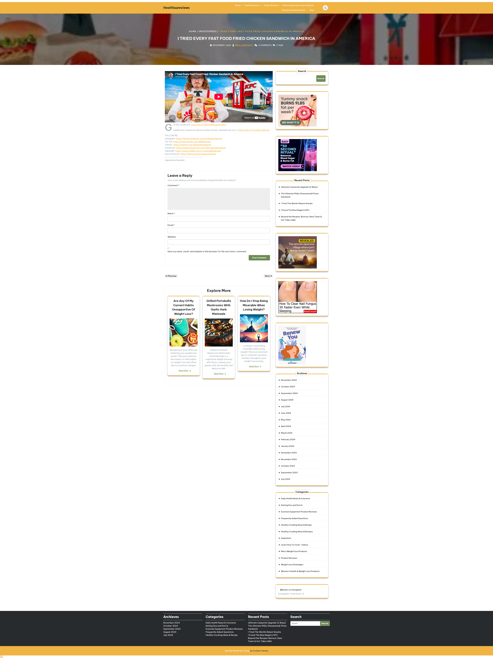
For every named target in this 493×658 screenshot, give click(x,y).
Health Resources (252, 5)
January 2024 (287, 446)
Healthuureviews (176, 8)
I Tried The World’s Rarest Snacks (297, 203)
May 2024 (286, 419)
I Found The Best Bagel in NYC (295, 210)
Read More (183, 370)
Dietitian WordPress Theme (246, 651)
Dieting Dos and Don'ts (292, 505)
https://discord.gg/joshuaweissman (198, 154)
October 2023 (288, 466)
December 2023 (289, 452)
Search (302, 71)
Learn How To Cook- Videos (294, 545)
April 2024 (286, 426)
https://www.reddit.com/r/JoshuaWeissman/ (198, 151)
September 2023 (289, 472)
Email (171, 225)
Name (171, 213)
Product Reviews (271, 5)
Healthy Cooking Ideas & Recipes (297, 531)
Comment (173, 185)
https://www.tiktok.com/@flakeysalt (192, 141)
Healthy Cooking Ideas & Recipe (296, 525)
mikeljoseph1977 (244, 45)
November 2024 (289, 380)
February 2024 (288, 439)
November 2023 (289, 459)
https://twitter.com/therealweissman (192, 144)
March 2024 (286, 433)
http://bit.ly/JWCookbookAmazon (208, 124)
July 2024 (285, 406)
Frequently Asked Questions (293, 10)
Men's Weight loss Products (294, 551)
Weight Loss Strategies (292, 564)
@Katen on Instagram (291, 589)
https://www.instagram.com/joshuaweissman (199, 138)
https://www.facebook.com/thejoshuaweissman (201, 148)
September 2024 (289, 393)
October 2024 (288, 386)
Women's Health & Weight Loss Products (300, 571)
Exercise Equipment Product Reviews (298, 5)
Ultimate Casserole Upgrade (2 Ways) (299, 187)
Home (237, 5)
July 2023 (285, 479)
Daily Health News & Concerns (295, 498)
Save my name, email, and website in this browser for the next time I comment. (207, 251)
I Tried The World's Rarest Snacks (264, 632)
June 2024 (286, 413)
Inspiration (286, 538)
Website (172, 237)
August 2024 (287, 400)
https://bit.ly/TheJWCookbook (253, 130)
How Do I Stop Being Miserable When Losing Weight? (254, 305)
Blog (312, 10)
